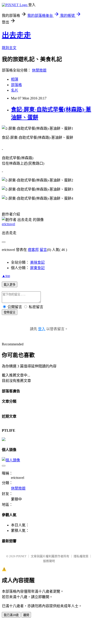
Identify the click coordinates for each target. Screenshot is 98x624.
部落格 (16, 85)
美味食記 (37, 262)
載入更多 (9, 284)
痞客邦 (33, 250)
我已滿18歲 (11, 615)
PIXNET (21, 556)
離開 (26, 615)
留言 (43, 250)
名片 (14, 90)
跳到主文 (9, 48)
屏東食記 (37, 268)
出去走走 (16, 35)
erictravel (8, 224)
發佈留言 (9, 312)
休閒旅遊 (39, 70)
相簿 (14, 79)
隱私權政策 (81, 556)
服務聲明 (49, 561)
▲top (6, 276)
